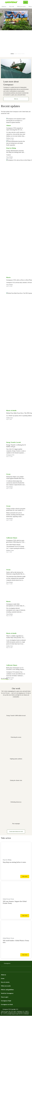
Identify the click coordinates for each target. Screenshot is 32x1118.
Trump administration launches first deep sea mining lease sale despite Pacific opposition (15, 151)
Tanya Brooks (9, 157)
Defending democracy (16, 802)
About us (4, 6)
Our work (11, 6)
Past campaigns (16, 823)
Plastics (8, 277)
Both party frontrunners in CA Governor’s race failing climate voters (15, 668)
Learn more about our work (16, 831)
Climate (8, 125)
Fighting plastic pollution (16, 758)
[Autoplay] (9, 54)
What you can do (21, 6)
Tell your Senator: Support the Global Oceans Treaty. (15, 902)
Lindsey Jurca (9, 417)
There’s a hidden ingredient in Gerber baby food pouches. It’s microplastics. (15, 636)
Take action (24, 876)
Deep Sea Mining (11, 148)
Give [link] (25, 2)
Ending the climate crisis (16, 780)
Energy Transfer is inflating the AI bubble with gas (16, 445)
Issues (2, 978)
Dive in (16, 99)
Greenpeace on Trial (7, 1004)
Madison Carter (10, 138)
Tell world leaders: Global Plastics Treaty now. (16, 941)
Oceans (8, 474)
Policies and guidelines (7, 989)
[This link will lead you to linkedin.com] (9, 970)
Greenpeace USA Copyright (9, 1009)
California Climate (11, 538)
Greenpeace (7, 963)
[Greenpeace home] (14, 2)
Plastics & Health (11, 410)
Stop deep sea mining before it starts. (14, 862)
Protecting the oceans (16, 737)
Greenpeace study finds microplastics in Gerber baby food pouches (16, 605)
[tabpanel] (16, 19)
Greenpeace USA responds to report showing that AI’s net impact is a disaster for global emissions (14, 129)
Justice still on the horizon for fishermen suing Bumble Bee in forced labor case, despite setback (15, 573)
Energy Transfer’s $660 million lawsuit (16, 715)
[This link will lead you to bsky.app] (6, 970)
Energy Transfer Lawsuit (13, 442)
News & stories (5, 982)
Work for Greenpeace (7, 993)
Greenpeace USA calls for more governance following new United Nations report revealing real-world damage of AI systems (15, 541)
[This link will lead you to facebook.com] (13, 970)
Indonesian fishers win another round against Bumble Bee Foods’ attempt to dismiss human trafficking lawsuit (15, 477)
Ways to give (4, 997)
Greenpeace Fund (6, 1001)
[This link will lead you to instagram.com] (2, 970)
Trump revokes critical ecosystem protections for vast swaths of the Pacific (15, 509)
